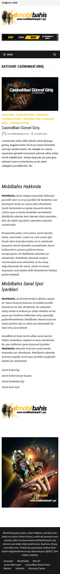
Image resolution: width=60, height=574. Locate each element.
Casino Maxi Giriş (25, 114)
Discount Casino (36, 568)
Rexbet (7, 568)
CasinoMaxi (42, 114)
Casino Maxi (8, 114)
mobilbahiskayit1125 (19, 133)
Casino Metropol (12, 564)
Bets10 (36, 560)
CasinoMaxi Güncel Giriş (20, 128)
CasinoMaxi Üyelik (19, 123)
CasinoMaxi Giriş (32, 118)
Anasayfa (8, 560)
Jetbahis (19, 568)
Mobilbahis (8, 195)
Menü (9, 54)
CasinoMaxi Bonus (11, 118)
